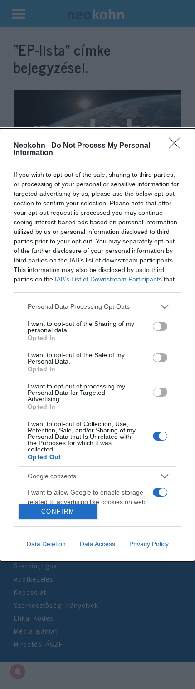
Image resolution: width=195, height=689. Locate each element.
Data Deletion (46, 544)
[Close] (177, 146)
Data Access (97, 544)
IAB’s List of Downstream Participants (108, 279)
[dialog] (97, 344)
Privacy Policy (149, 544)
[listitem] (97, 306)
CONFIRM (58, 511)
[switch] (160, 326)
